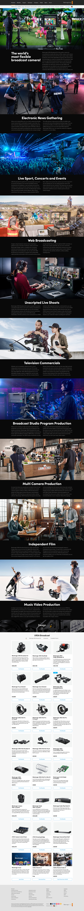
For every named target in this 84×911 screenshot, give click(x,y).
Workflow (19, 6)
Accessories (57, 6)
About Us (65, 891)
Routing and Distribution (33, 897)
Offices (65, 890)
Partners (65, 893)
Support (24, 2)
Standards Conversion (32, 890)
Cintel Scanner (13, 899)
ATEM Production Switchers (15, 893)
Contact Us (48, 893)
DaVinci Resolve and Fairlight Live (16, 891)
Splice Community (49, 897)
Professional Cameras (14, 890)
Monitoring (30, 893)
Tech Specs (62, 6)
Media (41, 2)
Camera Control (45, 6)
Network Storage (31, 894)
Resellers (19, 2)
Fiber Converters (51, 6)
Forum (50, 2)
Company (36, 2)
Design (23, 6)
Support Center (48, 891)
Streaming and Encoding (33, 899)
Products (13, 2)
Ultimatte (12, 894)
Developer (30, 2)
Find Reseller (68, 11)
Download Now (42, 879)
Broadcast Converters (32, 891)
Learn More (21, 879)
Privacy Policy (66, 896)
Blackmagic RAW (34, 6)
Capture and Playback (14, 897)
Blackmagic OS (27, 6)
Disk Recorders (13, 896)
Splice (46, 2)
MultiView (30, 896)
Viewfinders (39, 6)
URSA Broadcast (14, 6)
